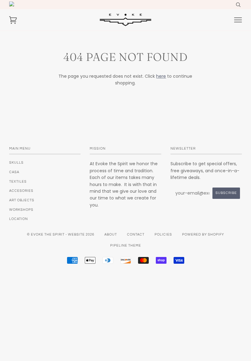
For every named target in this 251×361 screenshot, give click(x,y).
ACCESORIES (21, 190)
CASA (14, 172)
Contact (135, 234)
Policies (163, 234)
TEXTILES (18, 181)
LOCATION (18, 219)
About (110, 234)
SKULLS (16, 162)
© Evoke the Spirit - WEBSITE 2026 (60, 234)
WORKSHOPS (21, 209)
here (161, 76)
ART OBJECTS (21, 200)
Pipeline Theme (125, 245)
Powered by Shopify (203, 234)
